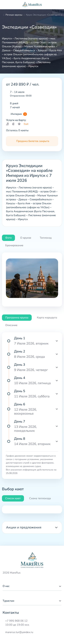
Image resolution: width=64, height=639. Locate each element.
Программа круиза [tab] (16, 317)
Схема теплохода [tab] (40, 498)
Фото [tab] (8, 238)
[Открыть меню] (5, 4)
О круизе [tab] (25, 238)
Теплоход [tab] (46, 238)
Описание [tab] (11, 325)
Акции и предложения (23, 527)
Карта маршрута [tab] (47, 317)
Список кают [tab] (13, 498)
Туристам (8, 601)
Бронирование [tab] (14, 245)
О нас (6, 586)
